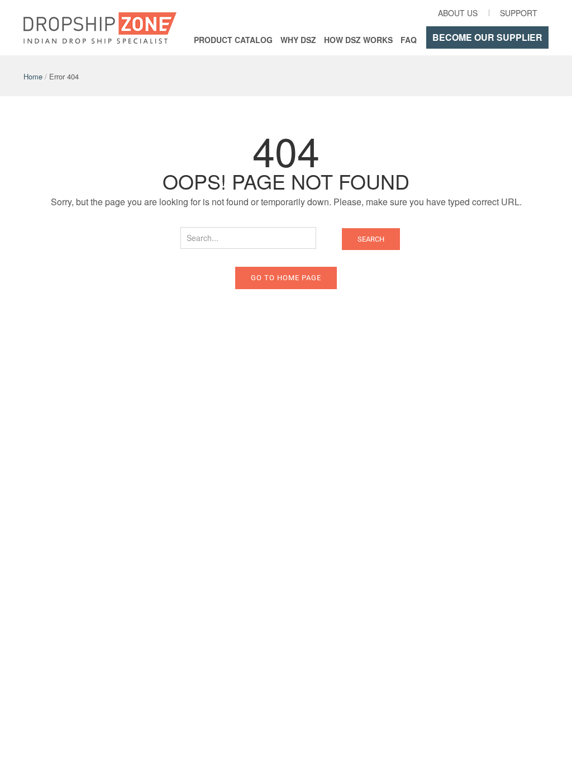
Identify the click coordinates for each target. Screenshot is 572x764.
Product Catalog (233, 39)
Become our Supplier (487, 37)
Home (32, 76)
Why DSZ (298, 39)
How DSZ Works (358, 39)
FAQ (409, 39)
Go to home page (286, 277)
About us (458, 12)
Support (518, 12)
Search (371, 239)
